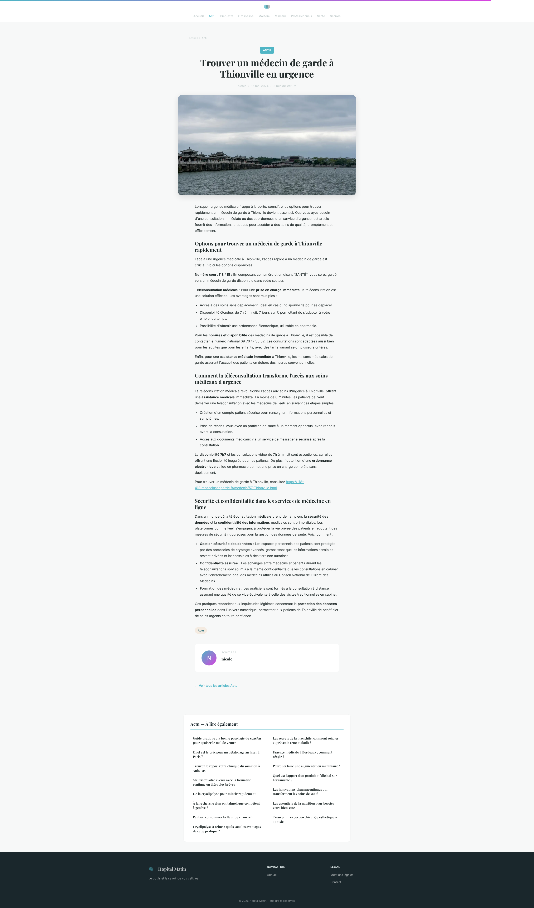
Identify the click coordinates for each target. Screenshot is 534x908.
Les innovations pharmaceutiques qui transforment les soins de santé (300, 791)
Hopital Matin (172, 869)
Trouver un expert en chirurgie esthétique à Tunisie (305, 819)
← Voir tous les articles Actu (216, 686)
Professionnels (301, 16)
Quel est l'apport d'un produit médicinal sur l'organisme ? (305, 777)
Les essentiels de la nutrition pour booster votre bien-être (303, 805)
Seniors (335, 16)
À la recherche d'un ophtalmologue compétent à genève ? (226, 805)
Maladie (264, 16)
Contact (335, 882)
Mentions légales (341, 875)
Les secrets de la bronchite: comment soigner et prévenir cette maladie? (306, 740)
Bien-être (226, 16)
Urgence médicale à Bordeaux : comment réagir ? (302, 754)
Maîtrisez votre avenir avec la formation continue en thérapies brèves (222, 782)
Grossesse (245, 16)
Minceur (280, 16)
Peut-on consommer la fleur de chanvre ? (223, 817)
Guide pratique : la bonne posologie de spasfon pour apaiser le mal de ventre (227, 740)
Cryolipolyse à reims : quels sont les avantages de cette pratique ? (227, 829)
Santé (321, 16)
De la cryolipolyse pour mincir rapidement (224, 794)
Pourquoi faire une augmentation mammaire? (306, 766)
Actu (212, 16)
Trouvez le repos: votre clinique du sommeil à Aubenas (226, 768)
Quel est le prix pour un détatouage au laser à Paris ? (226, 754)
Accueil (198, 16)
